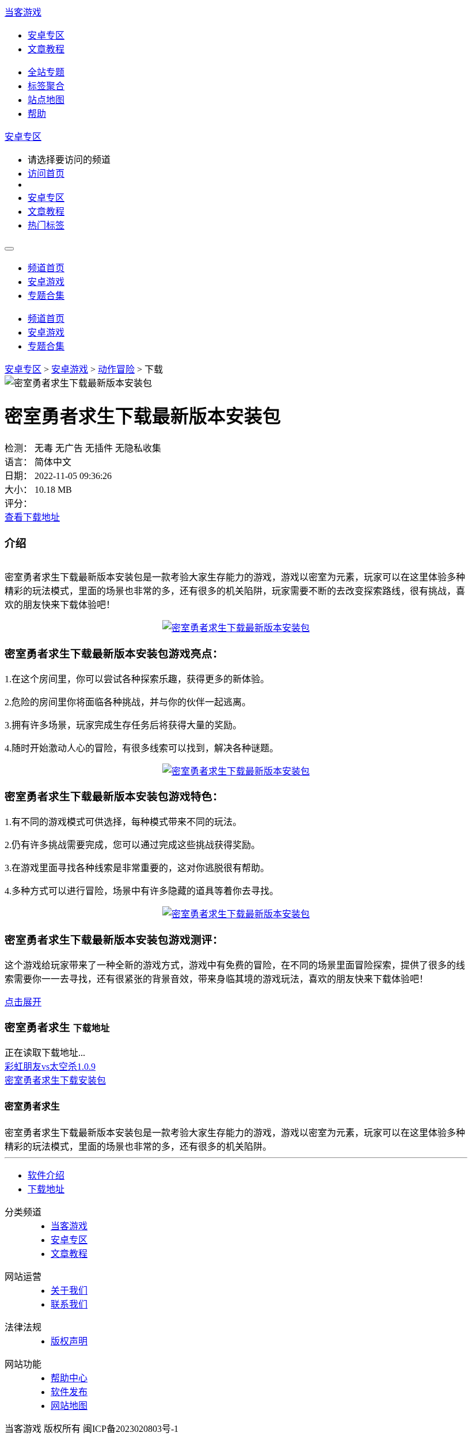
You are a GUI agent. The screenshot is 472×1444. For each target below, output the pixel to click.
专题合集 (46, 296)
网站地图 (69, 1406)
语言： (18, 462)
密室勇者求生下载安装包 (55, 1080)
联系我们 (69, 1304)
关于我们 (69, 1290)
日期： (18, 476)
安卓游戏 (46, 282)
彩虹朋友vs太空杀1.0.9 (50, 1066)
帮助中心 (69, 1378)
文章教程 (46, 49)
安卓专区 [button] (23, 137)
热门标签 (46, 225)
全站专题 (46, 72)
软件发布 (69, 1392)
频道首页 (46, 268)
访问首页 (46, 173)
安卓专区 (46, 35)
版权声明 (69, 1341)
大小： (18, 490)
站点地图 (46, 100)
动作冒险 (116, 369)
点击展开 (23, 1002)
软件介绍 (46, 1175)
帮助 (37, 114)
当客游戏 (23, 12)
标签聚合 (46, 86)
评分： (18, 503)
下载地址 (46, 1189)
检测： (18, 448)
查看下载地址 (32, 517)
